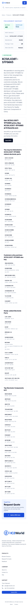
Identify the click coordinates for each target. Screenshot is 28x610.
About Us (4, 570)
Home (3, 15)
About (11, 604)
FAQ (3, 575)
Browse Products (6, 556)
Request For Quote (6, 559)
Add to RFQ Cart (15, 515)
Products (8, 15)
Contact (16, 604)
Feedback (4, 561)
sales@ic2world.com (9, 585)
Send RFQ (8, 140)
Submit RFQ (14, 592)
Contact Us (5, 572)
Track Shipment (6, 583)
